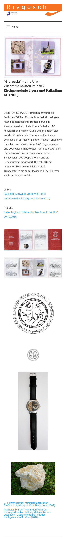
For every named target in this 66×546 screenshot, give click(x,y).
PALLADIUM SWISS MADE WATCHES (25, 194)
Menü (15, 26)
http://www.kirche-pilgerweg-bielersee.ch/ (27, 198)
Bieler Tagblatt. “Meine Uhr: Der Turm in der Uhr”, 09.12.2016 (31, 214)
